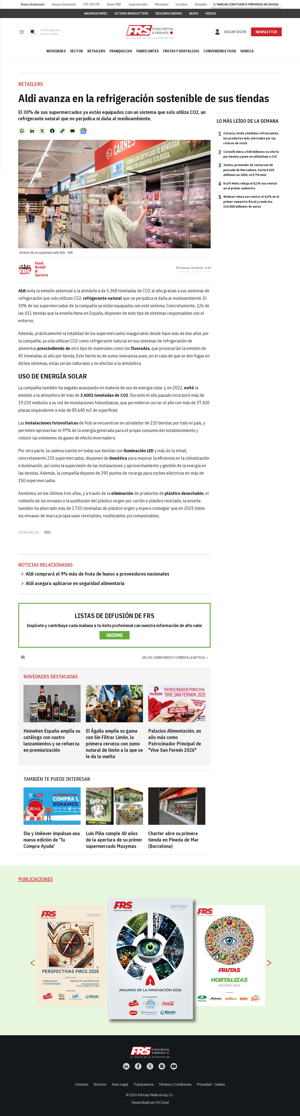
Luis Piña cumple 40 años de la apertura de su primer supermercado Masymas (114, 839)
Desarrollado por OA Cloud (150, 1102)
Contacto (81, 1084)
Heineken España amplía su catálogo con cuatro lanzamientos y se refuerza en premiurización (51, 740)
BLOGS (193, 13)
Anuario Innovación (64, 4)
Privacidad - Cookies (211, 1084)
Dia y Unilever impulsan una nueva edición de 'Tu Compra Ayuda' (51, 839)
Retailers (30, 84)
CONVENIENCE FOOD (220, 51)
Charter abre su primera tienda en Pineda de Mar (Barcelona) (173, 839)
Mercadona (161, 4)
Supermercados (138, 4)
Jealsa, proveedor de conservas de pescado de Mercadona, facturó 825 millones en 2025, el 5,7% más (246, 170)
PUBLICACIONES (35, 879)
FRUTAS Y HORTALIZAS (181, 51)
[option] (150, 959)
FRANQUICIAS (121, 51)
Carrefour (182, 4)
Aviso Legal (120, 1084)
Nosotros (100, 1084)
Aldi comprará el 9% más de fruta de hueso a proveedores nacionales (97, 574)
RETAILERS (96, 51)
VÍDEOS (210, 13)
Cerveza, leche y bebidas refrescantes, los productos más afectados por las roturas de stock (248, 138)
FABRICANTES (147, 51)
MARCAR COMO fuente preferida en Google (248, 4)
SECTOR (76, 51)
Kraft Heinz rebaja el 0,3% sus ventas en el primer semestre (247, 185)
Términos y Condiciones (175, 1084)
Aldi (47, 532)
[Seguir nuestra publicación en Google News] (83, 131)
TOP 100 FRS (91, 4)
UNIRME (114, 635)
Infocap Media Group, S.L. (156, 1095)
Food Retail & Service (41, 269)
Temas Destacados (32, 4)
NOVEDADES (56, 51)
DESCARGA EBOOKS (168, 13)
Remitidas (201, 4)
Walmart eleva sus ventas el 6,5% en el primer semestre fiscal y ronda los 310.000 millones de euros (248, 201)
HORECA (247, 51)
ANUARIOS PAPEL (96, 13)
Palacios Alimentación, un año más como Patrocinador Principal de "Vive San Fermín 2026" (174, 740)
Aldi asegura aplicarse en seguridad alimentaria (75, 583)
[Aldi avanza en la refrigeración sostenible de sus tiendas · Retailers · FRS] (150, 32)
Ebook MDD (114, 4)
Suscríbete (266, 32)
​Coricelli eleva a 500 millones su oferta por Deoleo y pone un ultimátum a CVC (248, 154)
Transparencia (143, 1084)
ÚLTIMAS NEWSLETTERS (131, 13)
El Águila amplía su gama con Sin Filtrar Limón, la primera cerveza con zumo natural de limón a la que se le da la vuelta (114, 743)
